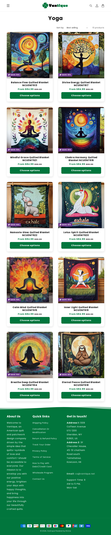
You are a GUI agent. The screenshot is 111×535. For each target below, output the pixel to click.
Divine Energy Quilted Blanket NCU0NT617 (81, 84)
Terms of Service (41, 457)
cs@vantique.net (81, 473)
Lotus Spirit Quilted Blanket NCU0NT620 (81, 234)
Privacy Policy (39, 451)
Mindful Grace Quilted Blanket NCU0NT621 (29, 159)
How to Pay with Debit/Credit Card (42, 465)
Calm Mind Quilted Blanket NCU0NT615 (30, 309)
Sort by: (60, 27)
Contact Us (38, 479)
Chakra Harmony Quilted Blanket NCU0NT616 (81, 159)
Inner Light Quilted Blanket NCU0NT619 (81, 309)
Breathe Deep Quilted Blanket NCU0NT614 (30, 384)
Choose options (30, 95)
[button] (91, 6)
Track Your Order (41, 444)
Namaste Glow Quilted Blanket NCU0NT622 (30, 234)
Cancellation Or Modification (40, 431)
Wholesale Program (42, 472)
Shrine (68, 531)
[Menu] (8, 6)
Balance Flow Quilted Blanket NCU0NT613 (30, 84)
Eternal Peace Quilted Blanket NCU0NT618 (81, 384)
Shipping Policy (40, 422)
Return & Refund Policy (44, 438)
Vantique (51, 531)
